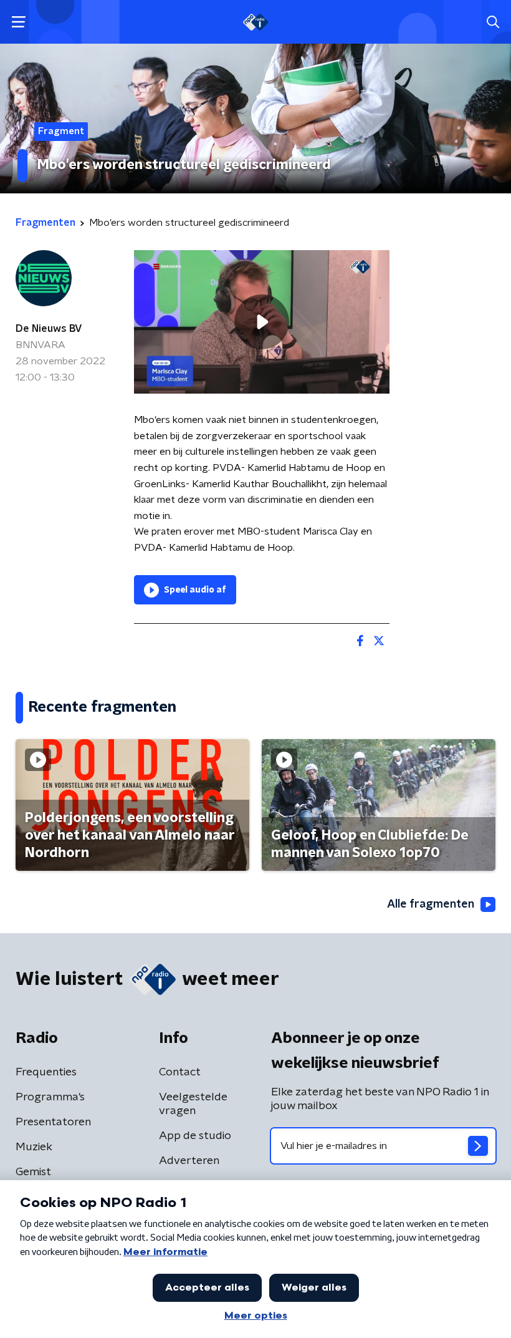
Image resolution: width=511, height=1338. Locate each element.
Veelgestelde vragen (193, 1104)
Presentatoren (53, 1122)
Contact (180, 1072)
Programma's (50, 1097)
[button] (18, 22)
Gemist (33, 1172)
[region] (261, 322)
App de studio (195, 1136)
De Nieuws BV (49, 329)
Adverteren (189, 1160)
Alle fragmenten (430, 904)
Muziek (34, 1147)
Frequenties (46, 1072)
